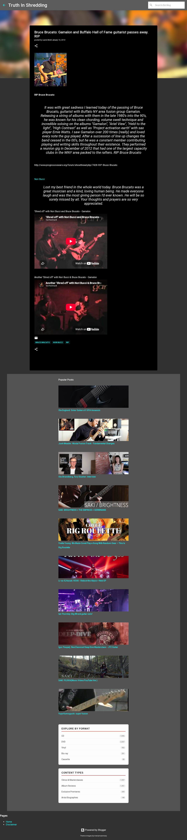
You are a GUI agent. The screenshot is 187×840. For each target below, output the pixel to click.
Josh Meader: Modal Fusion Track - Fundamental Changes (86, 443)
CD (93, 736)
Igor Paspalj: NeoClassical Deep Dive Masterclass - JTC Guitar (88, 647)
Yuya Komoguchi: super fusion (73, 713)
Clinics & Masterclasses (93, 780)
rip (67, 342)
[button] (36, 46)
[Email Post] (36, 339)
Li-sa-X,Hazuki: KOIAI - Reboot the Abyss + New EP (82, 581)
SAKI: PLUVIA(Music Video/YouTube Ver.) (77, 680)
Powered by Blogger (95, 830)
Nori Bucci (39, 179)
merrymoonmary (100, 836)
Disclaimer (11, 824)
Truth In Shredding (27, 5)
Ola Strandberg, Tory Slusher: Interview (77, 477)
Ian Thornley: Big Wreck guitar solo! (75, 614)
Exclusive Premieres (93, 792)
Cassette (93, 759)
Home (9, 821)
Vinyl (93, 747)
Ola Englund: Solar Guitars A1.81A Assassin (79, 410)
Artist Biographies (93, 797)
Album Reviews (93, 786)
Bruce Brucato (43, 342)
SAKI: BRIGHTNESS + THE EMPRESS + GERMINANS (82, 510)
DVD (93, 742)
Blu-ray (93, 753)
